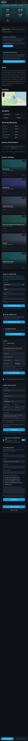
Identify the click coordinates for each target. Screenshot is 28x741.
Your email (5, 296)
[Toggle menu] (16, 2)
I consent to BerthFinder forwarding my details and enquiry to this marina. (15, 421)
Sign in (3, 151)
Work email (5, 464)
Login (24, 1)
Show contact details (14, 372)
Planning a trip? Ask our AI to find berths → (14, 379)
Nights (4, 287)
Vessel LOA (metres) (7, 291)
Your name (6, 388)
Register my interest (8, 46)
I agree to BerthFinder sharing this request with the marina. (15, 302)
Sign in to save (14, 510)
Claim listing (14, 499)
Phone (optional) (7, 470)
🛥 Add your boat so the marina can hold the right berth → (13, 425)
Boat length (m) (6, 404)
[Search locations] (19, 2)
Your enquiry (6, 412)
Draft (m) (16, 404)
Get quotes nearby (20, 738)
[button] (14, 97)
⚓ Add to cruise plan (14, 506)
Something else (8, 484)
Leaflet (12, 105)
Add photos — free (23, 5)
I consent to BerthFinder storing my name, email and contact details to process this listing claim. (14, 496)
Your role (5, 459)
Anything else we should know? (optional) (12, 487)
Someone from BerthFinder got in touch (13, 482)
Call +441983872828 (16, 334)
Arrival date (5, 282)
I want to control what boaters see (12, 479)
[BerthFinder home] (4, 2)
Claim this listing (13, 5)
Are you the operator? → (8, 31)
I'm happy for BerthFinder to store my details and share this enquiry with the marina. (15, 369)
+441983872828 (10, 343)
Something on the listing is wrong (12, 477)
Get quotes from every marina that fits (14, 61)
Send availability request (14, 305)
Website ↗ (5, 345)
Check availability (7, 738)
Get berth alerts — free (14, 322)
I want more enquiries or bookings (12, 480)
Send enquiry (14, 429)
